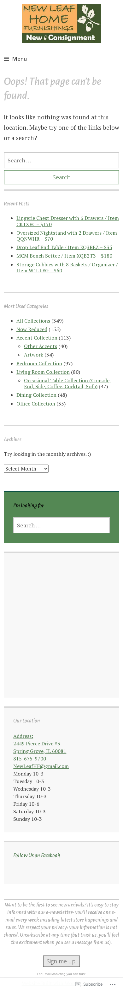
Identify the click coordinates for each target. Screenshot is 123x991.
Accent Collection (36, 337)
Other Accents (40, 346)
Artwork (33, 354)
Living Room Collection (43, 371)
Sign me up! (61, 961)
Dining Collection (36, 394)
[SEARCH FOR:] (61, 160)
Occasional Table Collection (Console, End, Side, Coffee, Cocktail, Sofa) (67, 383)
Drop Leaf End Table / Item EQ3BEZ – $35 (64, 247)
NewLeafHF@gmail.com (41, 766)
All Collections (33, 320)
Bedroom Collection (39, 363)
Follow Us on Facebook (36, 855)
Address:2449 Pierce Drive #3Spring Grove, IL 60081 (39, 743)
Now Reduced (31, 329)
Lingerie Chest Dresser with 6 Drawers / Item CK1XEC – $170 (67, 221)
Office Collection (35, 403)
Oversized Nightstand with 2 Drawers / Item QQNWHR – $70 (66, 235)
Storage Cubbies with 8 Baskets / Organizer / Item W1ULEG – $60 (67, 267)
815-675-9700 (29, 758)
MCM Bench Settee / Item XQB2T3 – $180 (64, 255)
